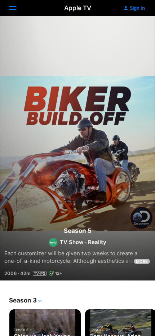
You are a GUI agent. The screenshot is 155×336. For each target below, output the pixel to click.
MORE (142, 261)
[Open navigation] (17, 8)
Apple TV (77, 8)
